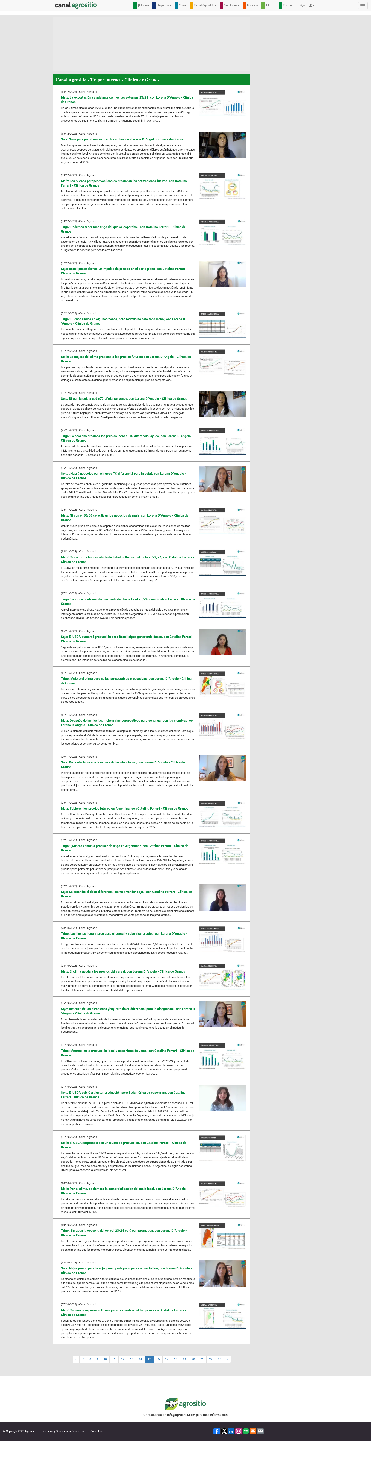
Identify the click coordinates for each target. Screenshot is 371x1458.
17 (167, 1359)
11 (114, 1359)
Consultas (96, 1431)
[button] (303, 5)
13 (131, 1359)
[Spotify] (246, 1431)
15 (149, 1359)
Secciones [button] (230, 5)
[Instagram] (238, 1431)
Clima (182, 5)
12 (123, 1359)
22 (211, 1359)
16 (158, 1359)
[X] (224, 1431)
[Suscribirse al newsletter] (253, 1431)
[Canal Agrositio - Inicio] (76, 5)
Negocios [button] (163, 5)
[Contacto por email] (260, 1431)
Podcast (252, 5)
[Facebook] (216, 1431)
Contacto (289, 5)
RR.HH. (270, 5)
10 (105, 1359)
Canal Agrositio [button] (204, 5)
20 (193, 1359)
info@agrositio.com (181, 1415)
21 (202, 1359)
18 (175, 1359)
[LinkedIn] (231, 1431)
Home (145, 5)
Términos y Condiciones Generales (63, 1431)
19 (184, 1359)
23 (219, 1359)
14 (140, 1359)
